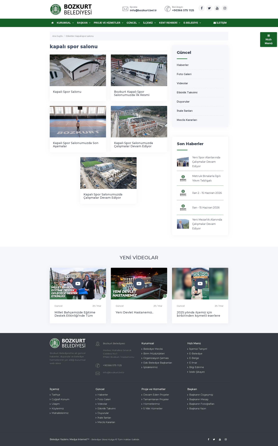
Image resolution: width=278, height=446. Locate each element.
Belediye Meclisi (153, 348)
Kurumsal (64, 22)
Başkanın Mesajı (198, 399)
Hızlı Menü (269, 41)
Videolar (182, 83)
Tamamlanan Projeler (156, 399)
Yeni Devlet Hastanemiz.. (134, 312)
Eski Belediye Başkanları (157, 362)
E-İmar (193, 362)
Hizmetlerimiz (151, 403)
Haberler (183, 65)
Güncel (132, 22)
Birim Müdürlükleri (154, 353)
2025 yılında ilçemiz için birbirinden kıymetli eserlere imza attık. (198, 316)
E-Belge (194, 358)
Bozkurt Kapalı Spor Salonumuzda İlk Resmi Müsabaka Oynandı (131, 95)
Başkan (82, 22)
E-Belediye (191, 22)
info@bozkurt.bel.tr (113, 372)
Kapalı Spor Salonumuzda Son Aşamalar (75, 144)
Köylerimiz (58, 408)
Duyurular (183, 101)
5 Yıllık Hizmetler (152, 408)
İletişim (221, 22)
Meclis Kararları (187, 120)
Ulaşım (56, 403)
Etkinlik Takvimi (187, 92)
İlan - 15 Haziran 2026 (205, 207)
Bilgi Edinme (196, 367)
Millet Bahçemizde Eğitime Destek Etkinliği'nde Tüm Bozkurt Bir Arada (75, 316)
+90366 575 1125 (112, 365)
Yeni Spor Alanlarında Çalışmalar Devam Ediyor (206, 162)
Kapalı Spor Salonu (67, 92)
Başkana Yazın (197, 408)
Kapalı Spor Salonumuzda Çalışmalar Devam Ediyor (133, 144)
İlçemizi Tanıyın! (198, 348)
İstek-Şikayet (197, 371)
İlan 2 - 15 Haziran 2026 (207, 192)
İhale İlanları (185, 110)
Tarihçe (56, 394)
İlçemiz (148, 22)
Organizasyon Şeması (156, 358)
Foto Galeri (184, 74)
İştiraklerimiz (150, 367)
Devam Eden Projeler (156, 394)
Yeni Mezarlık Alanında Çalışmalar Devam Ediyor (207, 224)
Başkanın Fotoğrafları (201, 403)
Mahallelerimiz (60, 412)
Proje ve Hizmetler (107, 22)
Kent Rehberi (168, 22)
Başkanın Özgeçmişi (201, 394)
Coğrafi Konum (60, 399)
